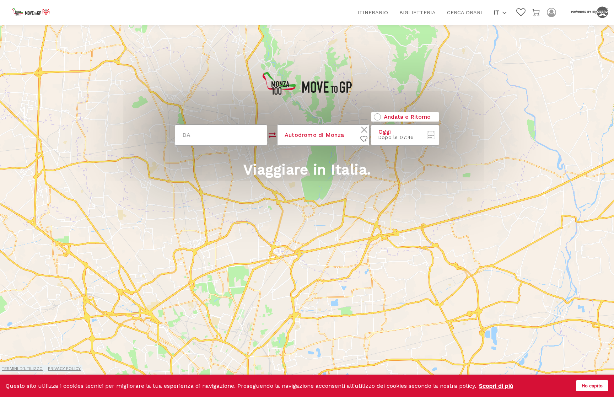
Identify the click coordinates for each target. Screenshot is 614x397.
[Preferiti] (521, 12)
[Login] (551, 12)
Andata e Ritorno (407, 117)
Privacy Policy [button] (64, 368)
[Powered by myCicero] (589, 12)
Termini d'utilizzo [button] (22, 368)
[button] (500, 12)
